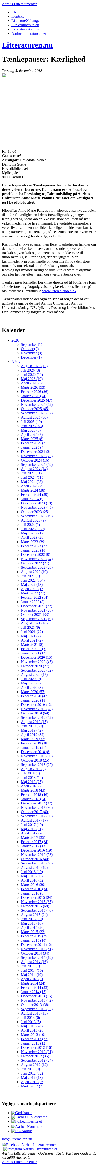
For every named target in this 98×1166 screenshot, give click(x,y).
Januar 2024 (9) (32, 499)
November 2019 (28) (37, 709)
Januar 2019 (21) (33, 747)
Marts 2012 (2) (32, 1086)
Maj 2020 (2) (31, 683)
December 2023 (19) (36, 503)
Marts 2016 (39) (33, 885)
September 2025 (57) (37, 413)
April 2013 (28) (32, 1030)
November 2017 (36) (37, 807)
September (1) (31, 344)
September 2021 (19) (37, 619)
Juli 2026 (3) (30, 370)
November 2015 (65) (37, 902)
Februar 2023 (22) (34, 546)
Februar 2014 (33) (34, 987)
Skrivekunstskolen (25, 25)
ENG (15, 12)
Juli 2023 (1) (30, 525)
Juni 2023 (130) (33, 529)
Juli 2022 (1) (30, 576)
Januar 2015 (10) (33, 940)
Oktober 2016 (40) (35, 859)
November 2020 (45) (37, 662)
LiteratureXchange (25, 21)
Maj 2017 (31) (32, 829)
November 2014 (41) (37, 949)
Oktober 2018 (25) (35, 760)
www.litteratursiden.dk (59, 291)
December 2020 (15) (36, 657)
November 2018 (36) (37, 756)
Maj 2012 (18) (32, 1078)
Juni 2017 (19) (32, 825)
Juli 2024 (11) (31, 473)
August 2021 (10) (34, 623)
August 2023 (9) (33, 520)
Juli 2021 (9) (30, 627)
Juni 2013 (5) (31, 1022)
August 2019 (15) (34, 722)
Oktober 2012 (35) (35, 1056)
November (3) (31, 353)
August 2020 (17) (34, 675)
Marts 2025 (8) (32, 439)
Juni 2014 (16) (32, 970)
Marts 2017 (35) (33, 837)
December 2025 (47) (36, 400)
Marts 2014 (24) (33, 983)
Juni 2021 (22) (32, 632)
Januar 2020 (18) (33, 700)
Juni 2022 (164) (33, 580)
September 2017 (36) (37, 816)
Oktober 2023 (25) (35, 512)
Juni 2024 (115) (32, 477)
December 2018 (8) (35, 752)
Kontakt (17, 16)
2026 (15, 340)
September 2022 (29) (37, 567)
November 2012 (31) (37, 1052)
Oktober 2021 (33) (35, 615)
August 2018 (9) (33, 769)
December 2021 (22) (36, 606)
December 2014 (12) (36, 945)
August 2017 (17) (34, 820)
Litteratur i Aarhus (25, 29)
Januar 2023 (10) (33, 550)
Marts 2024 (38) (33, 490)
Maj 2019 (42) (32, 730)
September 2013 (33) (37, 1009)
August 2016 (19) (34, 867)
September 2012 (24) (37, 1060)
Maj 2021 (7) (31, 636)
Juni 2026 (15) (32, 374)
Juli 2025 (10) (31, 422)
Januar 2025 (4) (32, 447)
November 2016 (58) (37, 855)
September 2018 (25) (37, 765)
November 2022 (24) (37, 559)
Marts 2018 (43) (33, 790)
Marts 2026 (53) (33, 387)
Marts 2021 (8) (32, 645)
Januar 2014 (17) (33, 992)
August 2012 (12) (34, 1065)
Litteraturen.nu (27, 45)
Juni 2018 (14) (32, 777)
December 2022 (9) (35, 555)
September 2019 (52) (37, 717)
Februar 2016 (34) (34, 889)
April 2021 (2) (32, 640)
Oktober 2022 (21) (35, 563)
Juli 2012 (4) (30, 1069)
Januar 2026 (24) (33, 396)
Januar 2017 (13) (33, 846)
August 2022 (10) (34, 572)
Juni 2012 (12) (32, 1073)
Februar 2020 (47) (34, 696)
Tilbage (10, 320)
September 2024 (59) (37, 464)
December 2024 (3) (35, 452)
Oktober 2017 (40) (35, 812)
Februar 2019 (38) (34, 743)
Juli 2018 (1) (30, 773)
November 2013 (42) (37, 1000)
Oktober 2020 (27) (35, 666)
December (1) (31, 357)
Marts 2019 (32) (33, 739)
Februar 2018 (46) (34, 795)
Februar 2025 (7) (33, 443)
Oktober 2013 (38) (35, 1005)
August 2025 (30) (34, 417)
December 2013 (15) (36, 996)
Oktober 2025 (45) (35, 409)
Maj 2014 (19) (32, 975)
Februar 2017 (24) (34, 842)
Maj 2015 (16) (32, 923)
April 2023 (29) (32, 537)
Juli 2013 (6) (30, 1017)
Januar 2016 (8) (32, 893)
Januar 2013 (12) (33, 1043)
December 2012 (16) (36, 1047)
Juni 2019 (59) (32, 726)
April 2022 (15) (32, 589)
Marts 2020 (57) (33, 692)
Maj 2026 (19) (32, 379)
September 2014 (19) (37, 957)
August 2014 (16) (34, 962)
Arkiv (15, 362)
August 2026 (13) (34, 366)
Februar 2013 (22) (34, 1039)
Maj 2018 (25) (32, 782)
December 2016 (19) (36, 850)
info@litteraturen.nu (17, 1139)
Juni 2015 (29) (32, 919)
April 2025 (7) (32, 434)
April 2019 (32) (32, 735)
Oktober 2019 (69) (35, 713)
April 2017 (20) (32, 833)
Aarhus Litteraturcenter (19, 4)
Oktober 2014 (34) (35, 953)
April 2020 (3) (32, 687)
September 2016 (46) (37, 863)
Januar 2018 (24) (33, 799)
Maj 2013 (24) (32, 1026)
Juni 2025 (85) (32, 426)
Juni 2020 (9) (31, 679)
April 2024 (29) (32, 486)
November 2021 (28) (37, 610)
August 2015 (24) (34, 915)
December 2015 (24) (36, 897)
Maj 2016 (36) (32, 876)
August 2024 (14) (34, 469)
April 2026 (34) (32, 383)
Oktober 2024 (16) (35, 460)
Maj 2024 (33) (32, 482)
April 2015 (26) (32, 927)
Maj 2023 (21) (32, 533)
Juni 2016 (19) (32, 872)
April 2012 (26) (32, 1082)
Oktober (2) (30, 349)
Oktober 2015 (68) (35, 906)
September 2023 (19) (37, 516)
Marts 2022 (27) (33, 593)
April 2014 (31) (32, 979)
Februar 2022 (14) (34, 597)
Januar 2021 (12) (33, 653)
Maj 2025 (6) (31, 430)
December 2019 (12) (36, 705)
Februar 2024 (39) (34, 495)
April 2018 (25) (32, 786)
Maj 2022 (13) (32, 585)
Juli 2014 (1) (30, 966)
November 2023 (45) (37, 507)
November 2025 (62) (37, 404)
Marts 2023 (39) (33, 542)
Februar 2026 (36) (34, 392)
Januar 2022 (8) (32, 602)
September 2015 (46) (37, 910)
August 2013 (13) (34, 1013)
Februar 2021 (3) (33, 649)
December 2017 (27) (36, 803)
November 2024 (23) (37, 456)
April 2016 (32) (32, 880)
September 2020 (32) (37, 670)
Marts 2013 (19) (33, 1035)
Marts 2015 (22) (33, 932)
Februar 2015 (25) (34, 936)
